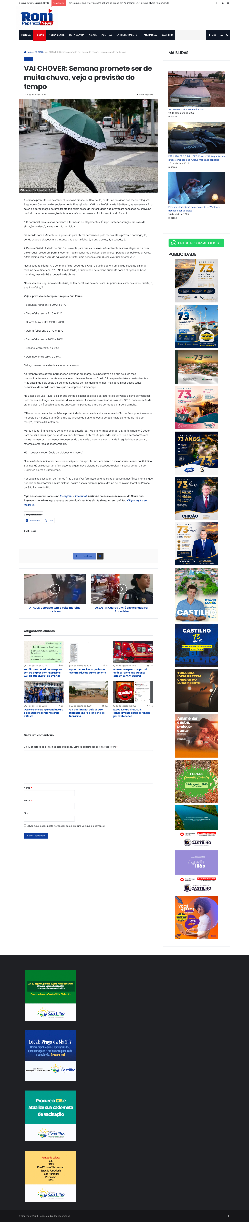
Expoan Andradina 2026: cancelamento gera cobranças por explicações (131, 713)
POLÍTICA (106, 35)
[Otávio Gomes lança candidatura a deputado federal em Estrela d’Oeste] (44, 692)
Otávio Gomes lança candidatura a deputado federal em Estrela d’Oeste (43, 713)
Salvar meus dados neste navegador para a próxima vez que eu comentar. (66, 825)
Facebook (81, 496)
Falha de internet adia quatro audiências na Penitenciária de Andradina (87, 713)
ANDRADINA (150, 35)
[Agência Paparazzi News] (37, 18)
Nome (28, 787)
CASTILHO (167, 35)
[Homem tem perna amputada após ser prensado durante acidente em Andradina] (133, 652)
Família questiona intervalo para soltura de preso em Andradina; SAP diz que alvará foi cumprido (118, 3)
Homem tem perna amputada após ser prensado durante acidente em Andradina (130, 673)
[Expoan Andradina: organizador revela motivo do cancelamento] (88, 652)
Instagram (66, 496)
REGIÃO (40, 35)
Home (29, 52)
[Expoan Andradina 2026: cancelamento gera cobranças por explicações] (133, 692)
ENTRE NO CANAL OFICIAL (199, 242)
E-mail (28, 800)
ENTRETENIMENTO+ (128, 35)
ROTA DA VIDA (76, 35)
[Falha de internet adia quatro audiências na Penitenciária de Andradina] (88, 692)
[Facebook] (228, 1216)
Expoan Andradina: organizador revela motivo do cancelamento (87, 671)
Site (26, 813)
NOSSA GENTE (57, 35)
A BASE (93, 35)
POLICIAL (26, 35)
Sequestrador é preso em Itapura (185, 109)
